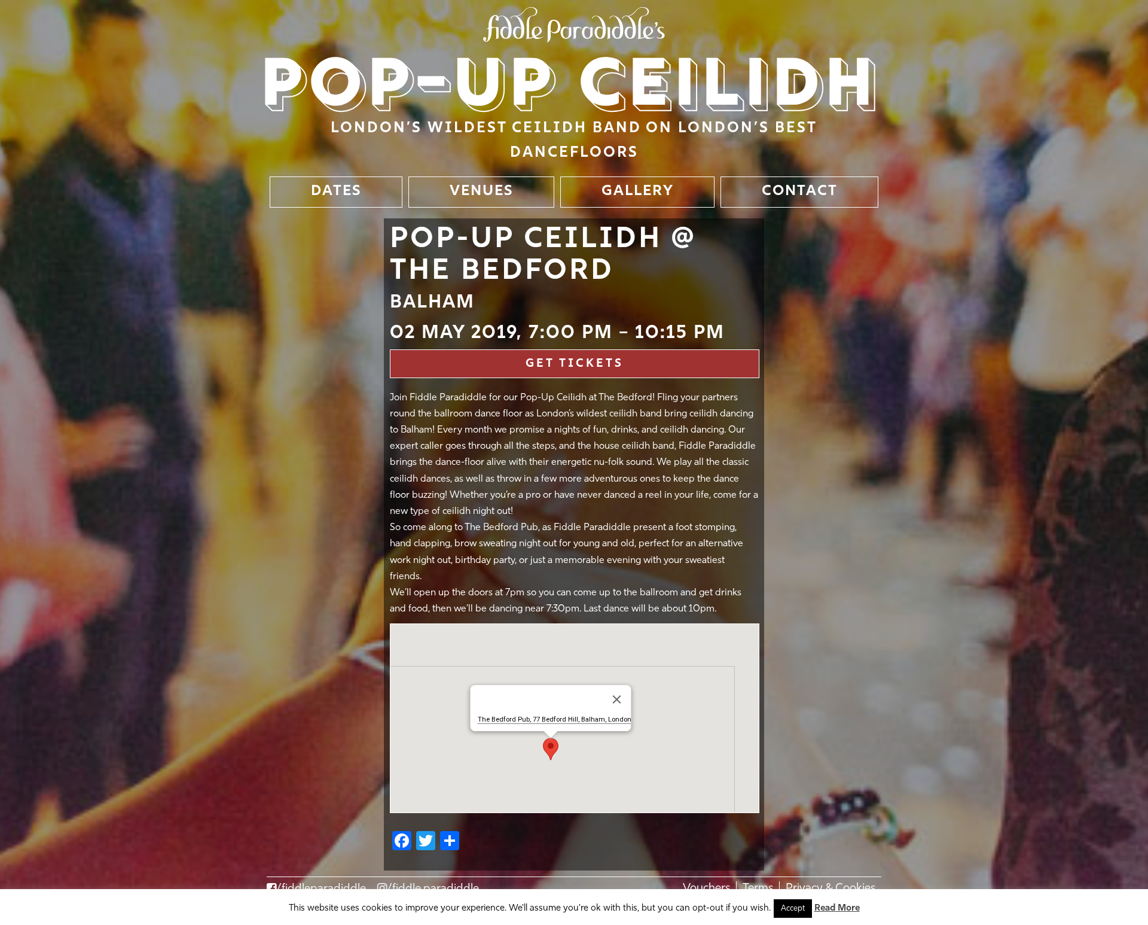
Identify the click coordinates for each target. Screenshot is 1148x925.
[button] (550, 749)
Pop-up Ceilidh (571, 87)
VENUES (482, 191)
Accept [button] (793, 908)
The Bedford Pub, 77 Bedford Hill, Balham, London (554, 719)
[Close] (616, 699)
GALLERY (638, 191)
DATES (336, 191)
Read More (837, 908)
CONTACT (800, 191)
